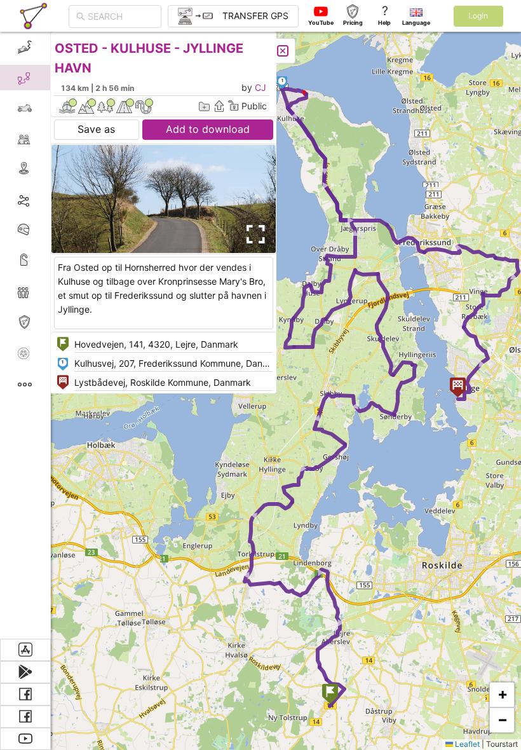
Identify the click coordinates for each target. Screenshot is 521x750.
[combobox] (121, 16)
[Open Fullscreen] (253, 234)
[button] (330, 695)
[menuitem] (25, 47)
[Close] (282, 51)
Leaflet (466, 744)
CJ (260, 87)
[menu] (25, 335)
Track (45, 199)
